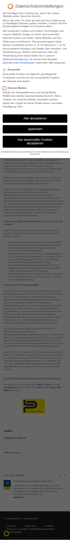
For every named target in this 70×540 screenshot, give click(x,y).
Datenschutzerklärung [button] (58, 152)
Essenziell (14, 69)
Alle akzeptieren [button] (35, 118)
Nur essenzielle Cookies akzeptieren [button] (35, 141)
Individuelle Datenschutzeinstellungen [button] (17, 152)
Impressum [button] (35, 154)
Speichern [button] (35, 129)
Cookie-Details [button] (41, 152)
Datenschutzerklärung (15, 59)
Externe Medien (17, 87)
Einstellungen (27, 62)
